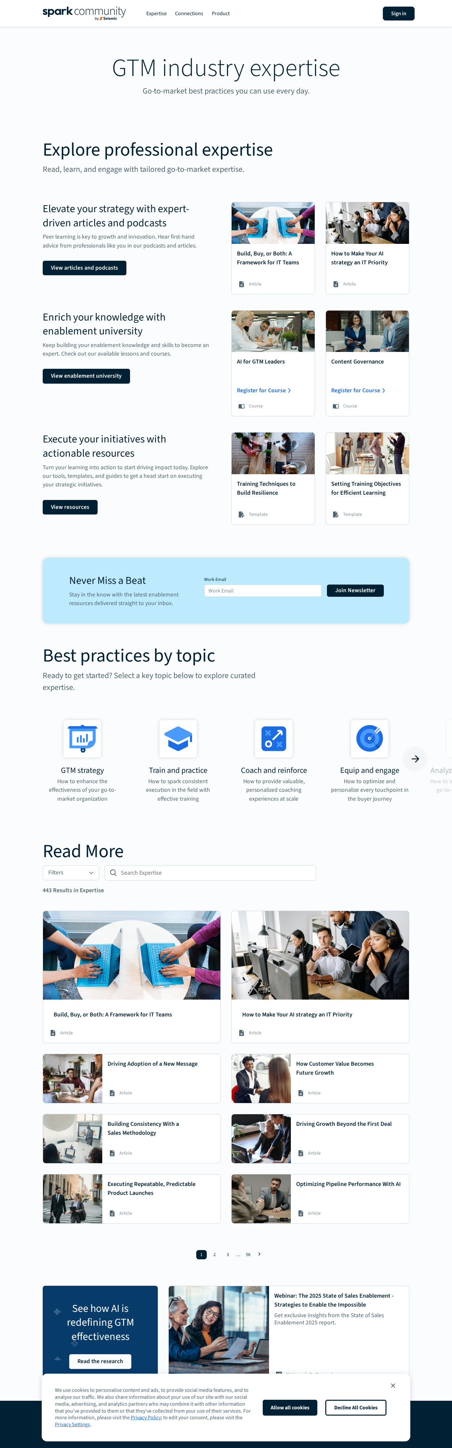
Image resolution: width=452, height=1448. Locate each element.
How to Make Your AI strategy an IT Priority (297, 1014)
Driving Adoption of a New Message (153, 1064)
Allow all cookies (290, 1407)
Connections (189, 13)
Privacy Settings (72, 1424)
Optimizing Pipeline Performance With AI (348, 1184)
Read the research (100, 1361)
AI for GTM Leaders (261, 362)
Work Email (215, 579)
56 (248, 1254)
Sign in (398, 13)
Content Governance (357, 362)
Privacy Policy (146, 1417)
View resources (70, 507)
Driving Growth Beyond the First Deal (344, 1124)
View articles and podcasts (84, 268)
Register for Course (261, 390)
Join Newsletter (355, 590)
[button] (393, 1385)
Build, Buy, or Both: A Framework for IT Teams (113, 1014)
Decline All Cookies (356, 1407)
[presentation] (37, 759)
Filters (55, 872)
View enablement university (86, 376)
